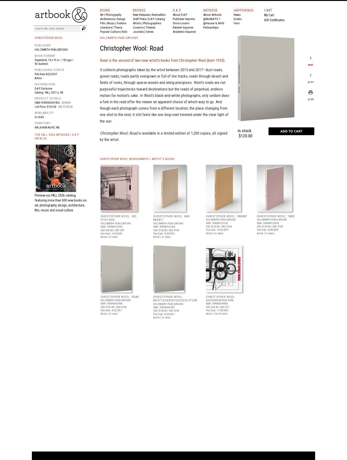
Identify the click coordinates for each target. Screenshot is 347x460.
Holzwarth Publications (51, 49)
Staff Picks (139, 19)
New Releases (141, 14)
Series (149, 31)
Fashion (121, 23)
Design (121, 19)
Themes (150, 27)
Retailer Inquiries (183, 27)
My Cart (269, 15)
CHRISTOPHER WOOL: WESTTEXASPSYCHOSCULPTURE (175, 298)
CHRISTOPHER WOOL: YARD (276, 216)
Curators (138, 27)
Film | (103, 23)
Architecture (107, 19)
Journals (138, 31)
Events (238, 19)
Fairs (237, 23)
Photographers (152, 23)
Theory (118, 27)
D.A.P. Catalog (156, 19)
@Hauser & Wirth (213, 23)
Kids (124, 31)
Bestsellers (158, 14)
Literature (106, 27)
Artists (137, 23)
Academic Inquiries (184, 31)
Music (111, 23)
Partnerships (211, 27)
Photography (113, 14)
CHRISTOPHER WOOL (220, 297)
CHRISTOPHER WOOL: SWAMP (226, 216)
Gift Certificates (274, 20)
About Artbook (212, 14)
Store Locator (181, 23)
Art (102, 14)
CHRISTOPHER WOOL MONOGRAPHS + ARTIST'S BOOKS (137, 159)
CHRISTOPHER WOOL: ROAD (120, 297)
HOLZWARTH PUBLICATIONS (119, 38)
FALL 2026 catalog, (63, 195)
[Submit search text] (83, 28)
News (237, 14)
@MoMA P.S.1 (211, 19)
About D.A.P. (180, 14)
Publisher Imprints (184, 19)
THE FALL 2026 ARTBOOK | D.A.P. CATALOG (57, 136)
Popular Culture (110, 31)
